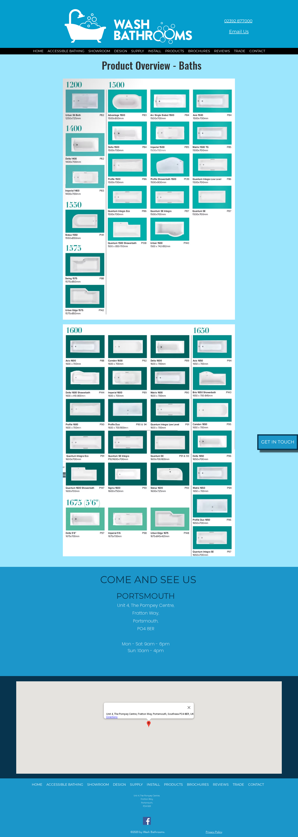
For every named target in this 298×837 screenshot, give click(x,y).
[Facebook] (147, 821)
